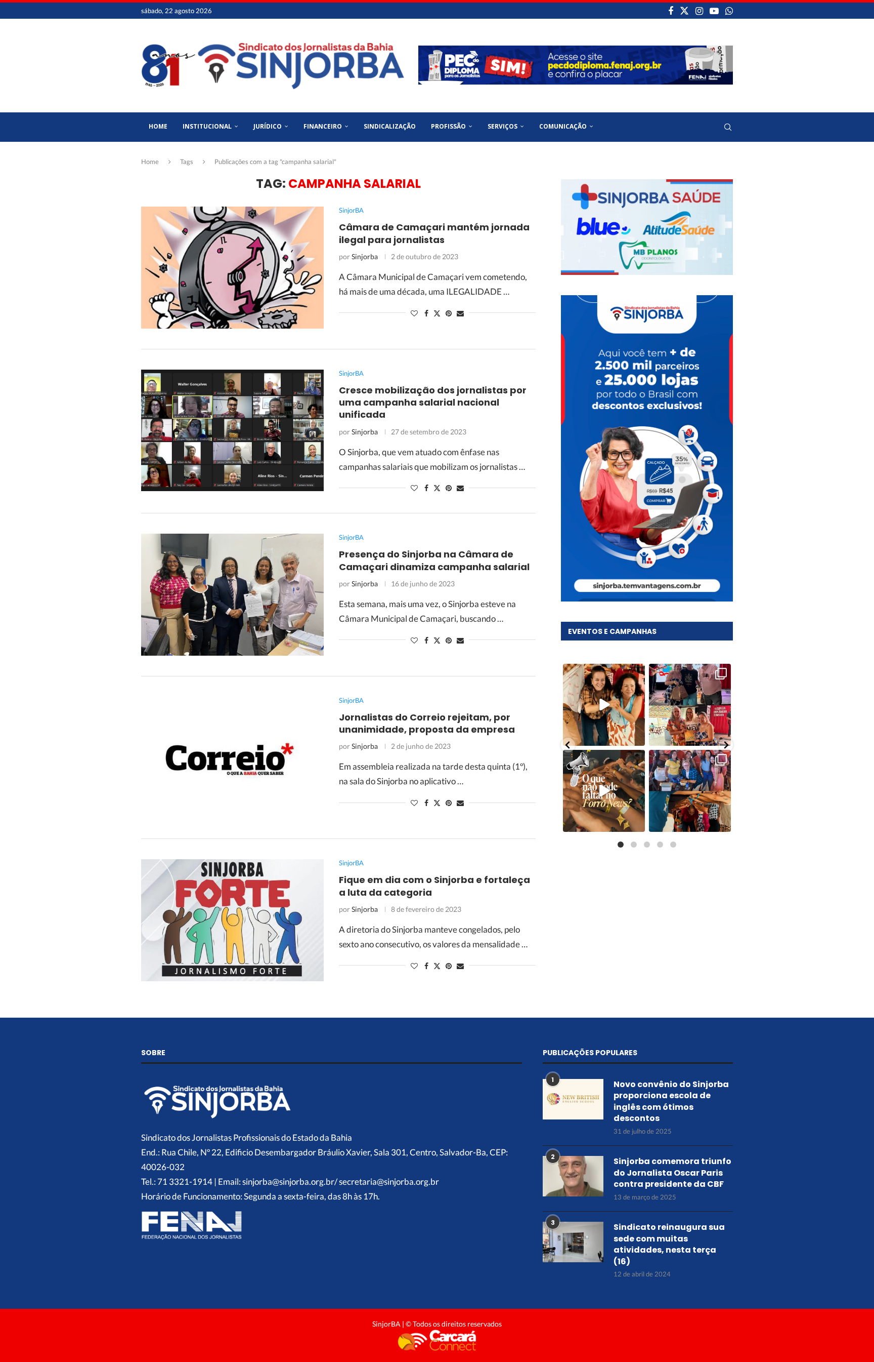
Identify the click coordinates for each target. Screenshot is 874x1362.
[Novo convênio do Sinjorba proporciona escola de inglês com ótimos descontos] (573, 1099)
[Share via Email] (460, 313)
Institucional (207, 126)
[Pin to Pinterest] (449, 313)
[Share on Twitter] (437, 313)
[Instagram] (699, 11)
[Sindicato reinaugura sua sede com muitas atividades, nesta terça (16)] (573, 1242)
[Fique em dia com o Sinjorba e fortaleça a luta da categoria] (232, 920)
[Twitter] (684, 11)
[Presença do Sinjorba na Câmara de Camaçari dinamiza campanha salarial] (232, 594)
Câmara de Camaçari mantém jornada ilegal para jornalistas (434, 233)
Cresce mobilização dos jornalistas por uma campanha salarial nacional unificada (433, 402)
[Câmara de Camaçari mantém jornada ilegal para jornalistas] (232, 267)
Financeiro (322, 126)
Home (158, 126)
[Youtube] (714, 11)
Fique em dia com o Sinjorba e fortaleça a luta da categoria (434, 885)
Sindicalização (390, 126)
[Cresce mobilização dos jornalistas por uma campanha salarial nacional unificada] (232, 430)
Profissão (448, 126)
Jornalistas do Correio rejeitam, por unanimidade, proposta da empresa (427, 723)
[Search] (728, 127)
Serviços (502, 126)
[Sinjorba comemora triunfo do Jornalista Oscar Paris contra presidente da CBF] (573, 1176)
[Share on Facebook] (426, 313)
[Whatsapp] (729, 11)
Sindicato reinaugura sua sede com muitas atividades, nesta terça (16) (669, 1244)
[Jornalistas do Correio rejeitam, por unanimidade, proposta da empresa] (232, 757)
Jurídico (267, 126)
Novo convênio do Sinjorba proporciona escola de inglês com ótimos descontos (671, 1101)
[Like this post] (414, 313)
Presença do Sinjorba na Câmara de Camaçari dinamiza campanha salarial (434, 560)
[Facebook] (670, 11)
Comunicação (563, 126)
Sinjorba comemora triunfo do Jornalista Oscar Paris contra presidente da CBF (672, 1173)
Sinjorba (365, 256)
